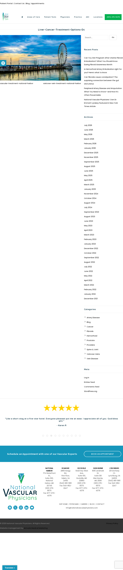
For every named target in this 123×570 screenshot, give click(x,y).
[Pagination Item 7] (68, 436)
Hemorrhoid (92, 336)
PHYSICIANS (74, 504)
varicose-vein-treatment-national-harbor (62, 83)
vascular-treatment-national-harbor (16, 83)
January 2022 (90, 294)
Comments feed (91, 386)
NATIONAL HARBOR (49, 469)
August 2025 (89, 166)
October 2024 (90, 198)
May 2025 (88, 175)
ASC (87, 17)
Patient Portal (6, 3)
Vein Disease (92, 358)
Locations (98, 17)
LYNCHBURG (114, 468)
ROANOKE (65, 468)
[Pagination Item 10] (80, 436)
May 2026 (88, 134)
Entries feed (89, 382)
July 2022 (88, 266)
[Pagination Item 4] (55, 436)
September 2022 (91, 257)
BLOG (92, 504)
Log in (86, 377)
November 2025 (91, 157)
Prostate (91, 340)
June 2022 (88, 271)
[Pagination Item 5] (59, 436)
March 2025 (89, 184)
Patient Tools (50, 17)
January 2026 (90, 148)
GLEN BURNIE (98, 468)
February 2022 (90, 289)
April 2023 (88, 230)
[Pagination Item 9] (76, 436)
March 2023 (89, 234)
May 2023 (88, 225)
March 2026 (89, 139)
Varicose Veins (93, 354)
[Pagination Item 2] (47, 436)
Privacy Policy (112, 523)
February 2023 (90, 239)
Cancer (90, 326)
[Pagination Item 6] (64, 436)
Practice (78, 17)
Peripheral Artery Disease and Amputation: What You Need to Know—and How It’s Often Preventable (103, 91)
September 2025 (91, 161)
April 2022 (88, 280)
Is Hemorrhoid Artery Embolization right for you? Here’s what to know (103, 71)
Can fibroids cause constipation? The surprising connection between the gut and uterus (101, 80)
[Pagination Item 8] (72, 436)
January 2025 (90, 189)
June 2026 (88, 130)
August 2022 (89, 262)
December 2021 (91, 298)
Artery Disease (93, 317)
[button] (3, 63)
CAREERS (83, 504)
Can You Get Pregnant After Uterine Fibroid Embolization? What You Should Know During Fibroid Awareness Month (103, 61)
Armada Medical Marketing (36, 528)
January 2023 (90, 244)
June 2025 (88, 171)
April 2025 (88, 180)
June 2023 (88, 221)
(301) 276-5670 (81, 484)
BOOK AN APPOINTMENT (102, 454)
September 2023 (91, 212)
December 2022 (91, 248)
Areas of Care (33, 17)
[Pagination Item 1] (43, 436)
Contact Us (19, 3)
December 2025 (91, 152)
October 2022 (90, 253)
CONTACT (100, 504)
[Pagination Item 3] (51, 436)
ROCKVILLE (82, 468)
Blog (28, 3)
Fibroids (90, 331)
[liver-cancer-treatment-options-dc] (40, 57)
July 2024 (88, 207)
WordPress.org (90, 391)
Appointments (37, 3)
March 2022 (89, 285)
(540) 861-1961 (65, 483)
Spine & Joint (92, 349)
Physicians (65, 17)
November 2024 (91, 193)
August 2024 (89, 203)
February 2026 (90, 143)
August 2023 (89, 216)
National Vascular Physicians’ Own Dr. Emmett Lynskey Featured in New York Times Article (101, 103)
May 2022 (88, 275)
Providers (91, 345)
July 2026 (88, 125)
